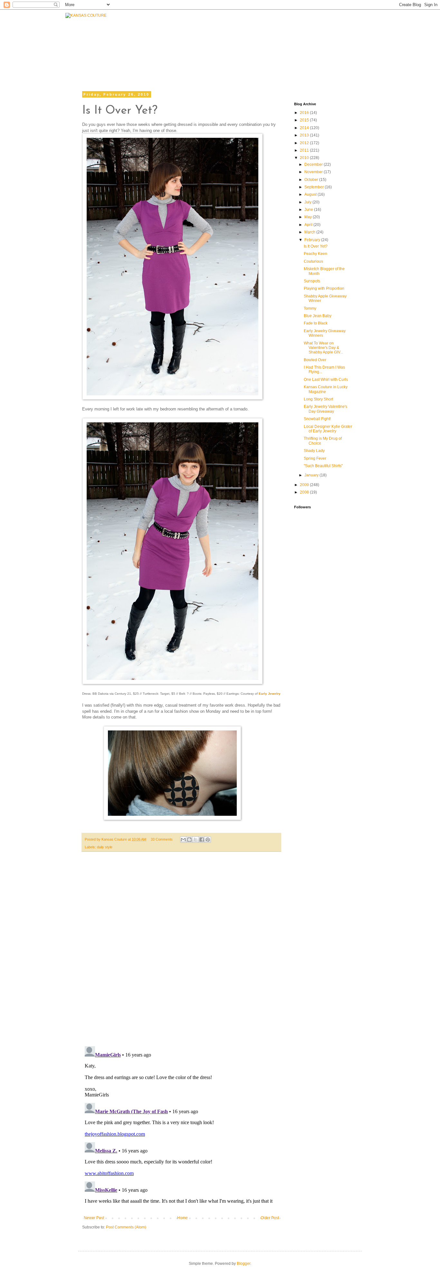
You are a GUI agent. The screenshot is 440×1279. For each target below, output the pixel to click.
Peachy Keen (315, 253)
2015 (305, 120)
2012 (305, 143)
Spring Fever (315, 458)
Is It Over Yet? (316, 246)
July (308, 202)
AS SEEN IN (350, 44)
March (310, 232)
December (314, 164)
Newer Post (94, 1218)
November (314, 172)
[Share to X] (195, 839)
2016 (305, 112)
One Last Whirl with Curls (326, 379)
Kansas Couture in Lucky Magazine (326, 389)
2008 (305, 492)
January (312, 475)
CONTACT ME (263, 44)
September (314, 187)
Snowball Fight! (317, 419)
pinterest (343, 60)
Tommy (310, 308)
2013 (305, 135)
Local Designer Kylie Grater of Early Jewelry (328, 428)
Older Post (270, 1218)
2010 (305, 157)
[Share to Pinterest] (208, 839)
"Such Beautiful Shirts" (323, 466)
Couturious (313, 261)
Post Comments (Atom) (126, 1227)
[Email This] (183, 839)
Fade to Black (316, 323)
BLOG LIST (306, 44)
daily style (104, 847)
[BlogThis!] (189, 839)
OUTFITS (192, 45)
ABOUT (224, 44)
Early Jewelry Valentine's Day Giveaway (325, 408)
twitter (266, 60)
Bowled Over (315, 360)
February (312, 240)
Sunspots (312, 281)
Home (182, 1218)
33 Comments (162, 839)
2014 (305, 128)
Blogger (243, 1263)
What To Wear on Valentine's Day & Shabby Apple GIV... (323, 348)
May (308, 217)
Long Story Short (318, 399)
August (311, 194)
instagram (303, 60)
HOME (125, 54)
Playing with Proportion (324, 288)
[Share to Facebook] (201, 839)
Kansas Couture (114, 839)
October (311, 179)
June (309, 209)
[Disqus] (181, 952)
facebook (228, 60)
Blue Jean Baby (317, 316)
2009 (305, 485)
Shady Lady (314, 450)
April (308, 224)
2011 (305, 150)
